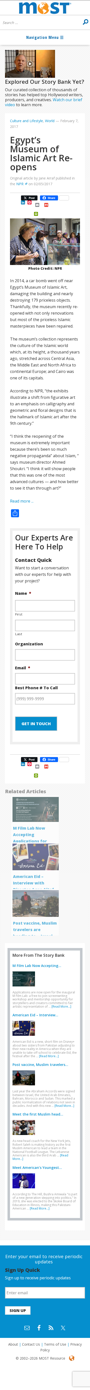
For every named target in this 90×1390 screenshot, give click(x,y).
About (13, 1344)
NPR (20, 183)
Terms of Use (55, 1344)
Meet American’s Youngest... (37, 1167)
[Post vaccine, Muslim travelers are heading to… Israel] (25, 1086)
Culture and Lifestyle (26, 120)
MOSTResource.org (45, 7)
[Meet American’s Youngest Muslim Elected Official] (25, 1189)
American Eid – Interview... (35, 1015)
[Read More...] (61, 1006)
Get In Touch (36, 723)
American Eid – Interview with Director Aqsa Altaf (33, 883)
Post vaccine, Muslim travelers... (40, 1064)
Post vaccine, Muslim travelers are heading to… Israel (35, 929)
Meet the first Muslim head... (37, 1114)
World (49, 120)
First (18, 614)
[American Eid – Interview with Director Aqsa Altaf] (25, 1037)
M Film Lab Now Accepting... (36, 965)
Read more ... (22, 501)
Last (18, 634)
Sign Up (18, 1310)
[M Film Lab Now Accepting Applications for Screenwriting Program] (25, 987)
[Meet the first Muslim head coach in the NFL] (25, 1136)
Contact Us (31, 1344)
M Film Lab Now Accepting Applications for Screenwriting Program (30, 841)
